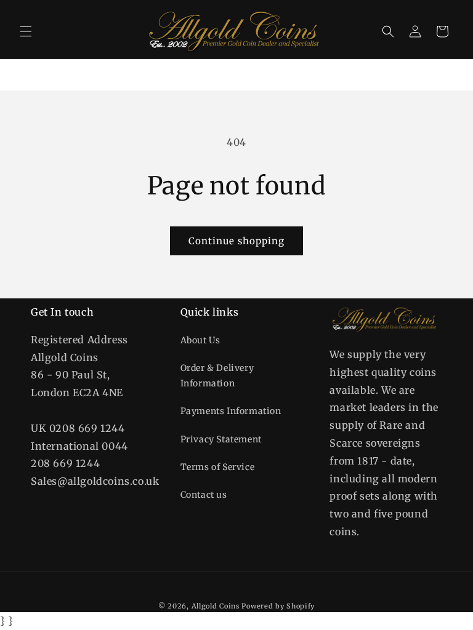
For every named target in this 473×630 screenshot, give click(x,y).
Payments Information (230, 411)
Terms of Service (217, 466)
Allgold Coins (216, 606)
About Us (200, 340)
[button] (25, 31)
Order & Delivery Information (217, 375)
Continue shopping (236, 241)
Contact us (203, 494)
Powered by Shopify (278, 606)
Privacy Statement (221, 439)
